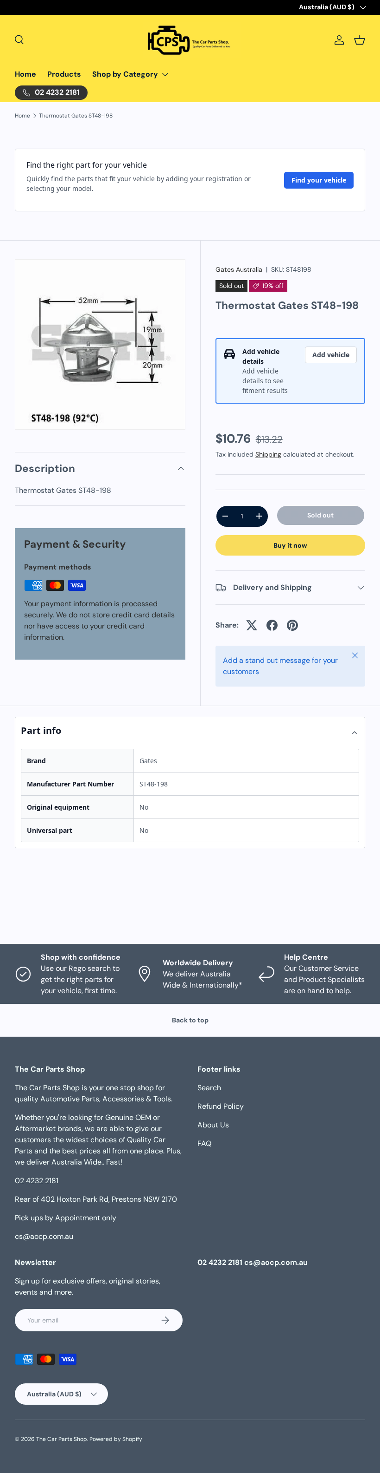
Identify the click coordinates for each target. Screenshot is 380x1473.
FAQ (204, 1143)
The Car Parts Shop (61, 1439)
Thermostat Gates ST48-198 (76, 115)
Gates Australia (238, 269)
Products (64, 74)
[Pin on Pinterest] (292, 625)
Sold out (320, 515)
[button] (359, 40)
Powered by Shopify (115, 1439)
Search (209, 1088)
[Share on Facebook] (272, 625)
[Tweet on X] (251, 625)
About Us (213, 1125)
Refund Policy (220, 1106)
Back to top (190, 1020)
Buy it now (290, 545)
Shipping (268, 454)
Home (25, 74)
